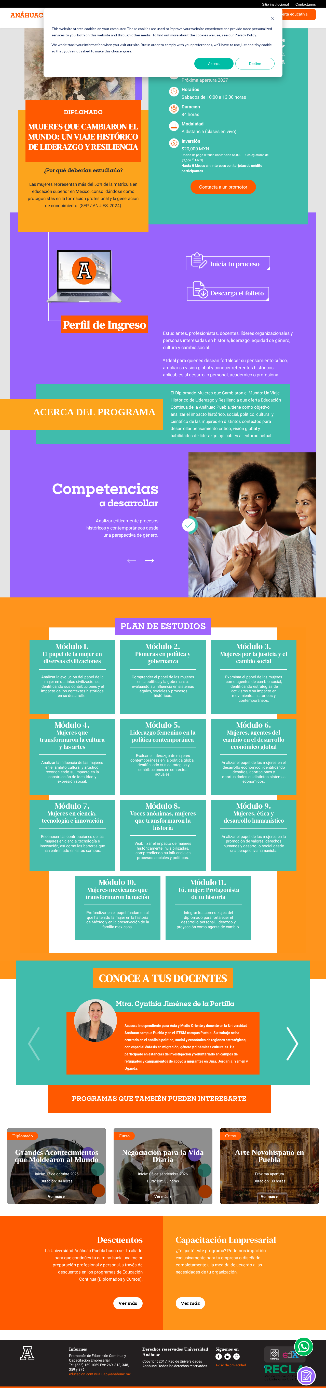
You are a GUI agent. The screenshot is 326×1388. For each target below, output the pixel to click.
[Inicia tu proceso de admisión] (228, 261)
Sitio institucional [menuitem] (275, 4)
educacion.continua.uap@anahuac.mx (100, 1374)
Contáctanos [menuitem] (305, 4)
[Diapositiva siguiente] (149, 557)
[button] (292, 1043)
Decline (255, 63)
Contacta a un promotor (223, 187)
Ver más (128, 1303)
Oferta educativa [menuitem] (293, 14)
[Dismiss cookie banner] (273, 19)
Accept (214, 63)
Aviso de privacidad (230, 1365)
